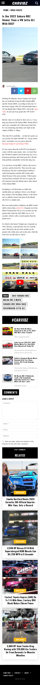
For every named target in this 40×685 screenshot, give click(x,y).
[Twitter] (21, 91)
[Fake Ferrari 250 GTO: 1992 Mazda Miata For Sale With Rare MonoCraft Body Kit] (7, 345)
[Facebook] (14, 91)
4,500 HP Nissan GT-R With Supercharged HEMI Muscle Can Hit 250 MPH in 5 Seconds (20, 551)
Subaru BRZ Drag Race (14, 304)
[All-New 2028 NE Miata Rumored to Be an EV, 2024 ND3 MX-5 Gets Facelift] (7, 331)
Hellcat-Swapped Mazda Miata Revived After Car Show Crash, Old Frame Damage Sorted (25, 361)
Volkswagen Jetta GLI (14, 308)
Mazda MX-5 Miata (12, 299)
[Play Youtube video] (20, 282)
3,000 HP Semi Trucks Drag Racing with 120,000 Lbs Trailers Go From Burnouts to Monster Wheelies (20, 650)
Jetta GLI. (20, 208)
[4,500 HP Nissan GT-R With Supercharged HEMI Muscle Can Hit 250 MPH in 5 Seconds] (20, 528)
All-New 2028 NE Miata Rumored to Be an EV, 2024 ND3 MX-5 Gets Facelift (25, 331)
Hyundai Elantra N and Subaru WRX (15, 144)
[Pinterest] (27, 91)
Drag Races (16, 10)
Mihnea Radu (11, 86)
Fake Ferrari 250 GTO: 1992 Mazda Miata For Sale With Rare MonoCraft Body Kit (24, 344)
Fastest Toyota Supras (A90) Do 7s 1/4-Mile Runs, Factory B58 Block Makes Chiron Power (20, 600)
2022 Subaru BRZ (20, 295)
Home (6, 10)
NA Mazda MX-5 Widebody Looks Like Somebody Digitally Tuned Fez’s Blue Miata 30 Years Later (24, 378)
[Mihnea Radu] (4, 86)
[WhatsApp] (34, 91)
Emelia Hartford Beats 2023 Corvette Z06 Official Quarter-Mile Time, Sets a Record (20, 502)
